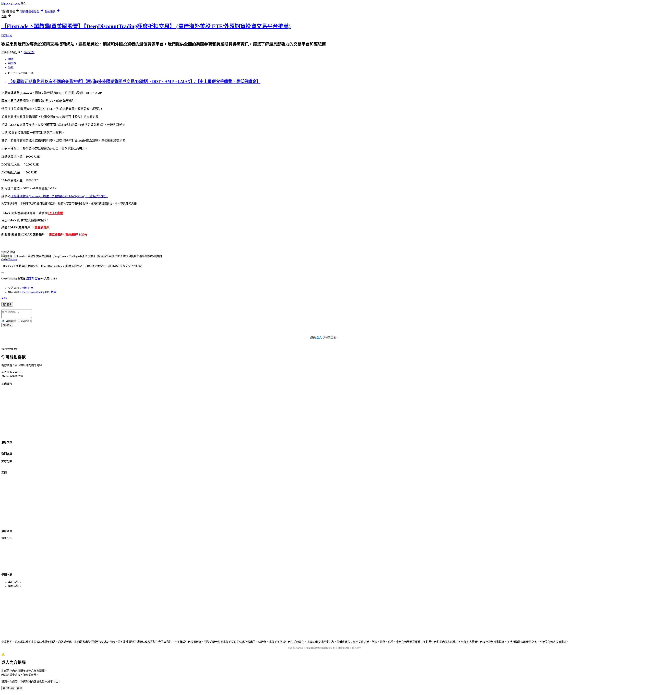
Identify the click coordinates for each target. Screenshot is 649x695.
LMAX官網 (55, 213)
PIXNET (299, 648)
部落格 (12, 63)
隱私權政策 (343, 648)
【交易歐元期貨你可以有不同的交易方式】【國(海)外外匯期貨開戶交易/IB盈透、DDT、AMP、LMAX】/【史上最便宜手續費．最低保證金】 (134, 81)
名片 (11, 67)
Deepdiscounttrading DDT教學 (39, 292)
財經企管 (27, 288)
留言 (37, 278)
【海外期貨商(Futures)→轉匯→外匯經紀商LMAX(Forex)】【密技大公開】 (59, 196)
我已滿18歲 (8, 688)
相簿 (11, 59)
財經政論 (29, 52)
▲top (4, 298)
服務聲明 (356, 648)
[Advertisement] (102, 413)
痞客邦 (30, 278)
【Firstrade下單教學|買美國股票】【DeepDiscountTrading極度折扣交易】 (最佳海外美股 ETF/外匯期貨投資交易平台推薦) (146, 26)
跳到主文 (6, 35)
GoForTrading (9, 259)
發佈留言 (7, 325)
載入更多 (7, 304)
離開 (19, 688)
